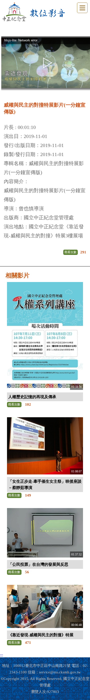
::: (1, 655)
